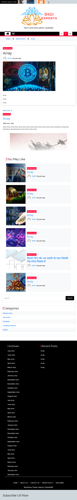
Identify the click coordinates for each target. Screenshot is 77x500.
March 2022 (12, 417)
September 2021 (13, 441)
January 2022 (12, 425)
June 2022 (11, 404)
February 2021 (13, 466)
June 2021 (11, 450)
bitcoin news (7, 48)
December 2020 (13, 474)
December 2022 (13, 380)
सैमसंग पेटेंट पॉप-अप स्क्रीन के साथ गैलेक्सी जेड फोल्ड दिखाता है (47, 260)
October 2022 (12, 388)
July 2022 (11, 400)
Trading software (9, 325)
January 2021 (12, 470)
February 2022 (13, 421)
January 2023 (12, 376)
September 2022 (14, 392)
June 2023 (11, 355)
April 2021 (11, 458)
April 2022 (11, 413)
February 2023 (13, 371)
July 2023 (11, 351)
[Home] (8, 34)
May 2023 (11, 359)
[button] (61, 34)
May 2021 (11, 454)
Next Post (6, 110)
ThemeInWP (48, 487)
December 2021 (13, 429)
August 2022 (12, 396)
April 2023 (11, 363)
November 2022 (13, 384)
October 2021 (12, 437)
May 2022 (11, 408)
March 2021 (12, 462)
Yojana (5, 330)
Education (6, 114)
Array (7, 53)
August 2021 (12, 446)
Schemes (6, 321)
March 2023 (12, 367)
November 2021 (13, 433)
